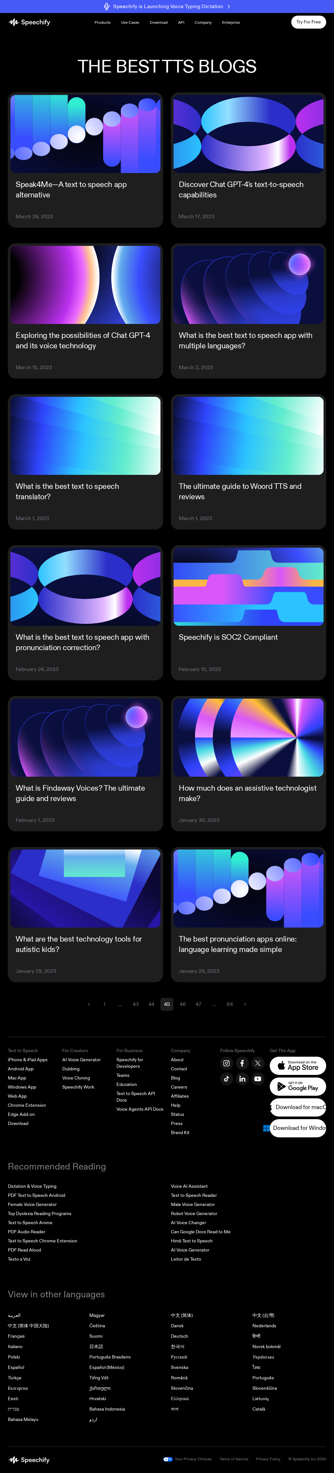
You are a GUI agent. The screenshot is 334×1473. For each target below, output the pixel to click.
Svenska (179, 1367)
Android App (21, 1069)
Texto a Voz (19, 1259)
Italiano (15, 1346)
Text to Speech (23, 1050)
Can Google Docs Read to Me (201, 1232)
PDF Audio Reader (26, 1232)
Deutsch (179, 1336)
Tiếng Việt (99, 1378)
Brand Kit (180, 1132)
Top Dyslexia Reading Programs (39, 1213)
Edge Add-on (21, 1114)
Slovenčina (182, 1388)
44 (151, 1004)
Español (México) (106, 1367)
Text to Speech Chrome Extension (42, 1241)
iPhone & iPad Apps (28, 1060)
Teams (122, 1075)
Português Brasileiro (110, 1357)
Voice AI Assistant (189, 1186)
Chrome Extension (27, 1105)
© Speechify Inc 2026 (307, 1459)
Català (258, 1409)
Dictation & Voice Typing (32, 1186)
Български (18, 1388)
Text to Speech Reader (194, 1195)
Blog (175, 1078)
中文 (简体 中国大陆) (28, 1326)
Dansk (177, 1326)
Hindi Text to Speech (192, 1241)
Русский (179, 1357)
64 (230, 1004)
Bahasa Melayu (23, 1419)
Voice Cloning (76, 1078)
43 (136, 1004)
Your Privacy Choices (193, 1459)
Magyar (97, 1315)
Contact (179, 1069)
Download (159, 22)
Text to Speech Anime (30, 1222)
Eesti (13, 1398)
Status (177, 1114)
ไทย (256, 1367)
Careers (179, 1087)
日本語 (96, 1346)
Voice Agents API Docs (139, 1109)
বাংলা (174, 1409)
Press (177, 1123)
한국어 (178, 1346)
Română (179, 1378)
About (177, 1060)
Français (16, 1336)
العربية (14, 1315)
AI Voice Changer (188, 1222)
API (181, 22)
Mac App (17, 1078)
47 (198, 1004)
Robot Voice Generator (194, 1213)
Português (263, 1378)
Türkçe (15, 1378)
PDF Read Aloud (24, 1250)
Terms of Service (234, 1459)
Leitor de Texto (186, 1259)
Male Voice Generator (193, 1204)
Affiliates (180, 1096)
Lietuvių (260, 1398)
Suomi (95, 1336)
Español (16, 1367)
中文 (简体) (182, 1315)
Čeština (97, 1326)
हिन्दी (256, 1336)
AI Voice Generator (81, 1060)
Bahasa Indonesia (107, 1409)
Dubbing (71, 1069)
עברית (13, 1409)
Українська (263, 1357)
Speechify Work (78, 1087)
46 (183, 1004)
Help (175, 1105)
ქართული (100, 1388)
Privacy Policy (268, 1459)
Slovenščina (264, 1388)
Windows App (22, 1087)
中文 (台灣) (263, 1315)
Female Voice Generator (32, 1204)
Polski (14, 1357)
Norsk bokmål (266, 1346)
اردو (93, 1419)
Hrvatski (97, 1398)
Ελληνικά (180, 1398)
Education (126, 1084)
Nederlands (264, 1326)
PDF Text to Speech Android (36, 1195)
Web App (17, 1096)
